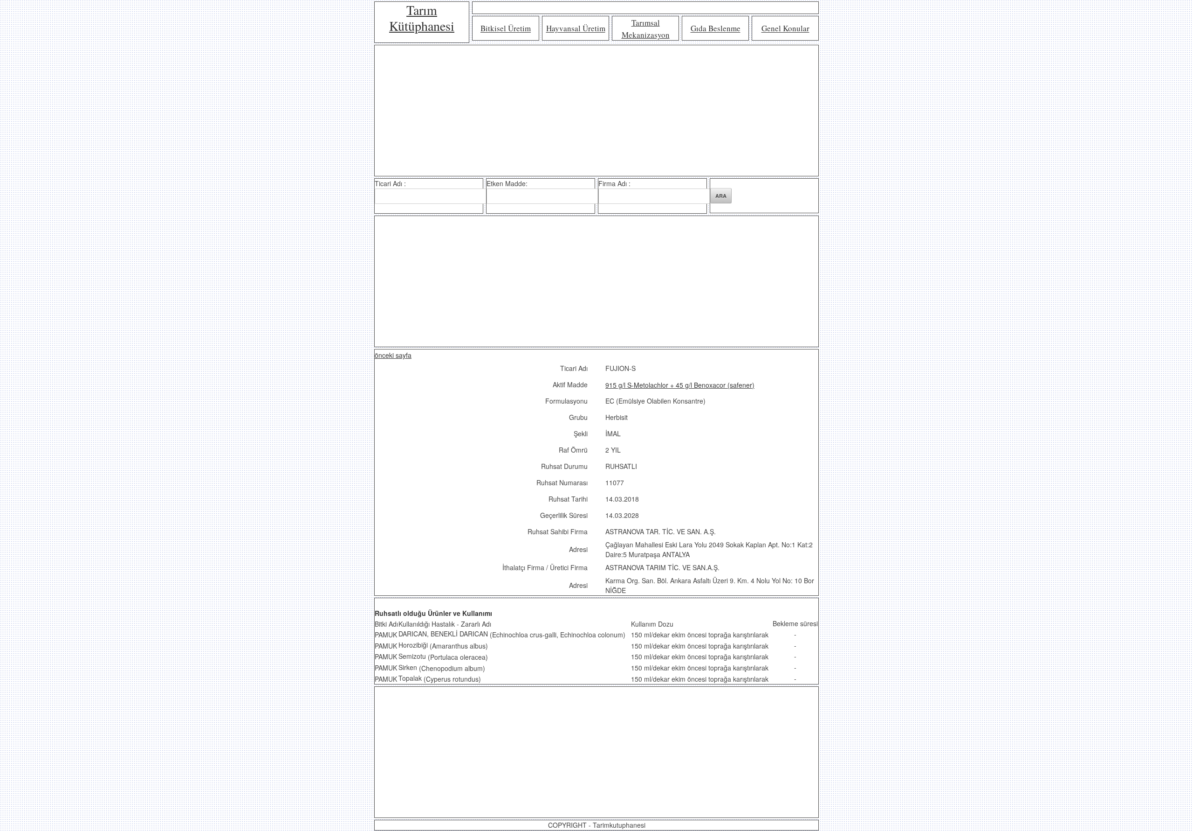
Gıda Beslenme (715, 28)
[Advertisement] (596, 110)
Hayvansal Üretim (575, 28)
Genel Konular (785, 28)
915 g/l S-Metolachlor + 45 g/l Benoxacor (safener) (679, 385)
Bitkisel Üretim (505, 28)
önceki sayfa (393, 355)
